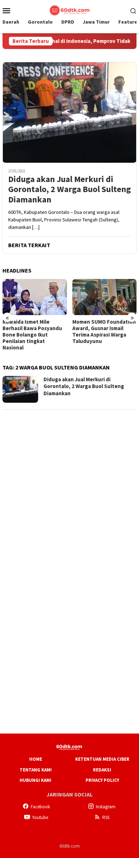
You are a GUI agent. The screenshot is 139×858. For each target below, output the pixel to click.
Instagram (105, 807)
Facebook (40, 807)
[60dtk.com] (69, 9)
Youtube (40, 817)
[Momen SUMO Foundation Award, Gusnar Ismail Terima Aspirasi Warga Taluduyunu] (104, 297)
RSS (105, 817)
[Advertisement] (69, 485)
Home (35, 759)
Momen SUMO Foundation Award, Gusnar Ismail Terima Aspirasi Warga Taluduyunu (104, 331)
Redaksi (102, 770)
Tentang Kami (36, 770)
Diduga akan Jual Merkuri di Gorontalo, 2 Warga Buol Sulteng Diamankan (69, 189)
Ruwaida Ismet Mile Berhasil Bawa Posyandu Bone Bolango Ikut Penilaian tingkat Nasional (32, 335)
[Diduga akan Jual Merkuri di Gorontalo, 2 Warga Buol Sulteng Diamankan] (69, 112)
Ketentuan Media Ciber (102, 759)
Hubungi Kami (35, 780)
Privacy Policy (102, 780)
